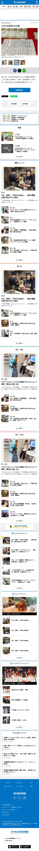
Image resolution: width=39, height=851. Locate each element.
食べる (9, 6)
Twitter (19, 798)
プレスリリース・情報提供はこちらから (12, 807)
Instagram (24, 798)
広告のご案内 (6, 814)
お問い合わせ (6, 812)
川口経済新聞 (19, 2)
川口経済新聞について (8, 804)
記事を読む (19, 90)
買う (21, 6)
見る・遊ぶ (15, 6)
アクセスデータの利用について (10, 809)
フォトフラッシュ (6, 22)
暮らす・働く (27, 6)
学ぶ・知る (35, 6)
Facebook (15, 798)
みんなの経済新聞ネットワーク (19, 832)
